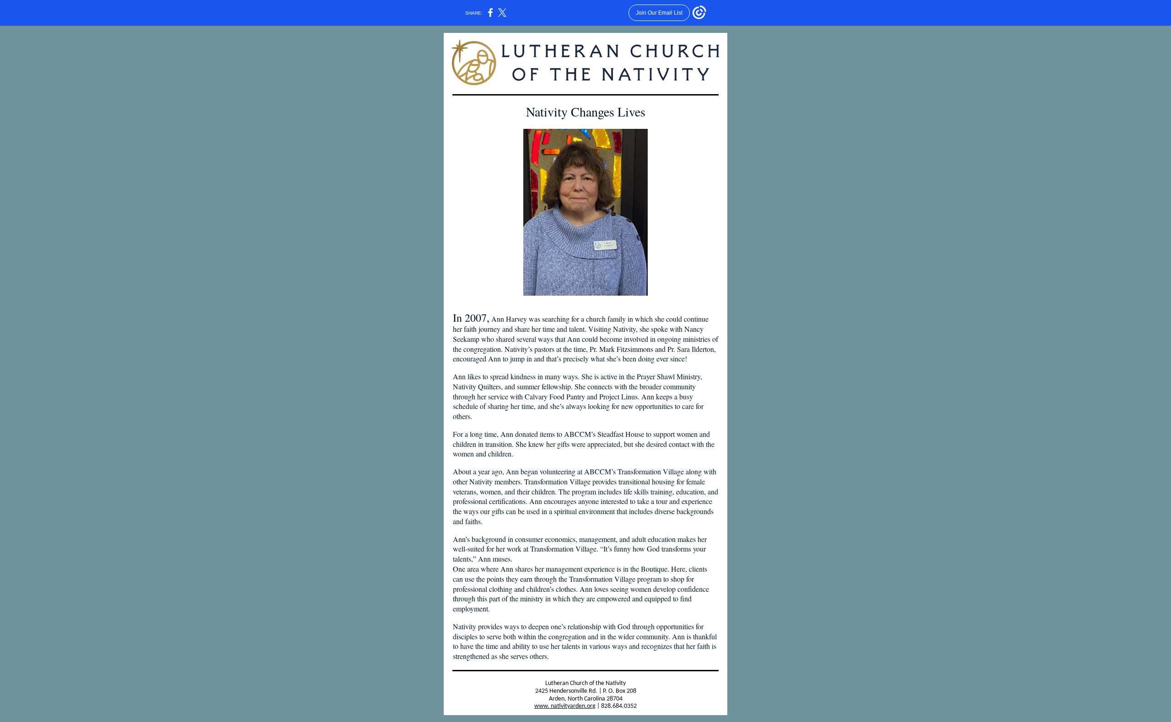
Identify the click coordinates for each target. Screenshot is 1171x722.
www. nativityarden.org (565, 706)
